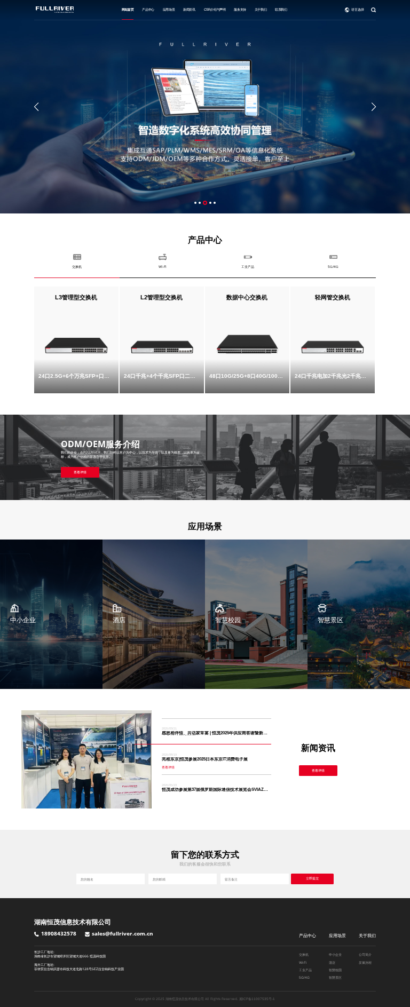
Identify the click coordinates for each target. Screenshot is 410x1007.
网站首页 (127, 9)
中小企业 (335, 954)
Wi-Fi (302, 962)
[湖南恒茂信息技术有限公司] (54, 9)
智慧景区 (335, 977)
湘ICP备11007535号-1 (257, 999)
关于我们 (260, 9)
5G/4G (304, 977)
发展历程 (365, 962)
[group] (205, 106)
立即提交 (312, 878)
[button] (36, 106)
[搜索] (373, 10)
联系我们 (281, 9)
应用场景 (169, 9)
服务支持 (240, 9)
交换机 (304, 954)
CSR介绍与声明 (215, 9)
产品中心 (148, 9)
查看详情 (80, 472)
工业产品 (305, 970)
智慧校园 (335, 970)
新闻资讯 (189, 9)
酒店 (332, 962)
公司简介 (365, 954)
